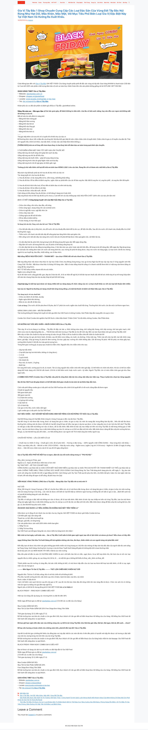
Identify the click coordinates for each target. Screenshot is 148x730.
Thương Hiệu (46, 2)
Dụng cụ (93, 2)
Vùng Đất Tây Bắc (56, 695)
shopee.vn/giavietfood (35, 96)
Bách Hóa (106, 2)
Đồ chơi (119, 2)
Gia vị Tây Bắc (41, 83)
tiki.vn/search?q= (35, 101)
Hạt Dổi (32, 695)
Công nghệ (79, 2)
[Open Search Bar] (129, 2)
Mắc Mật (47, 695)
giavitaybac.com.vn (34, 94)
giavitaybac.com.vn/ (49, 601)
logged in (32, 715)
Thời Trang (87, 2)
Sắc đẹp (125, 2)
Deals (39, 2)
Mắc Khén (39, 695)
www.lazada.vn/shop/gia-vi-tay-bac (40, 99)
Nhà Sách (113, 2)
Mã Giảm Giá (71, 2)
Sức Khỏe (100, 2)
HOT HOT (54, 2)
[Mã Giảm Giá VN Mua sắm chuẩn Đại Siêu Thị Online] (21, 2)
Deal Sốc (62, 2)
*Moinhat (34, 2)
